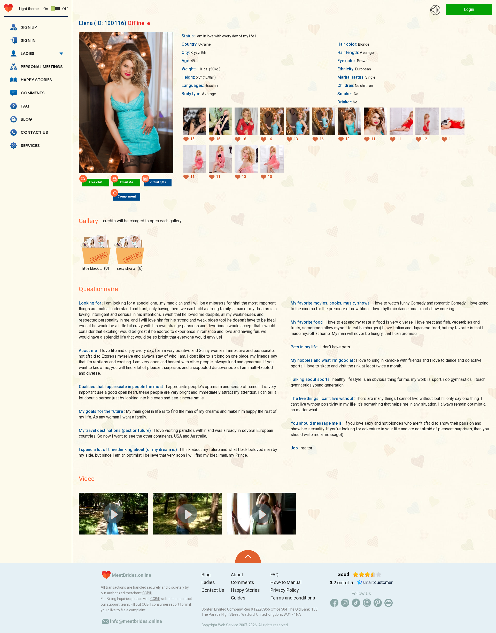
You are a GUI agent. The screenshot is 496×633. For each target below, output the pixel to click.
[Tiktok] (356, 602)
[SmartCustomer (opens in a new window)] (375, 583)
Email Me (126, 182)
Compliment (127, 196)
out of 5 (341, 582)
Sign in (28, 40)
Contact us (34, 132)
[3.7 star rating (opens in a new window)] (367, 574)
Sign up (29, 27)
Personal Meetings (42, 67)
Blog (26, 119)
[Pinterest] (377, 602)
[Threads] (366, 602)
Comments (33, 93)
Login (469, 9)
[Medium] (388, 602)
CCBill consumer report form (165, 604)
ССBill (147, 593)
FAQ (25, 106)
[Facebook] (334, 602)
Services (30, 146)
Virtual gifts (158, 182)
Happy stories (36, 80)
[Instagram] (345, 602)
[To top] (248, 556)
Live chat (95, 182)
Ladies (27, 53)
